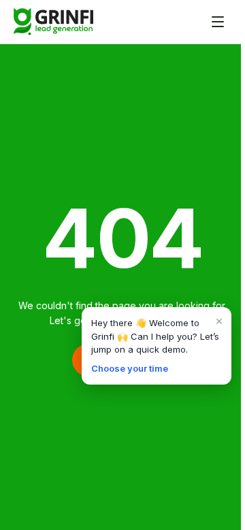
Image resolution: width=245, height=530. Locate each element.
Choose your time (129, 368)
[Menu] (217, 21)
